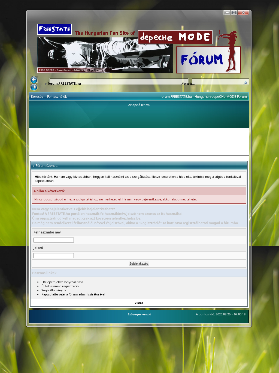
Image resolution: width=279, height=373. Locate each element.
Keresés (37, 96)
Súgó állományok (53, 290)
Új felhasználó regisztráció (60, 286)
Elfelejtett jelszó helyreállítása (62, 282)
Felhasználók (57, 96)
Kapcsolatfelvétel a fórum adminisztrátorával (73, 294)
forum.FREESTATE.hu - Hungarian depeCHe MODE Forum (203, 96)
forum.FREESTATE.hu (64, 83)
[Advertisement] (139, 141)
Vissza (139, 303)
